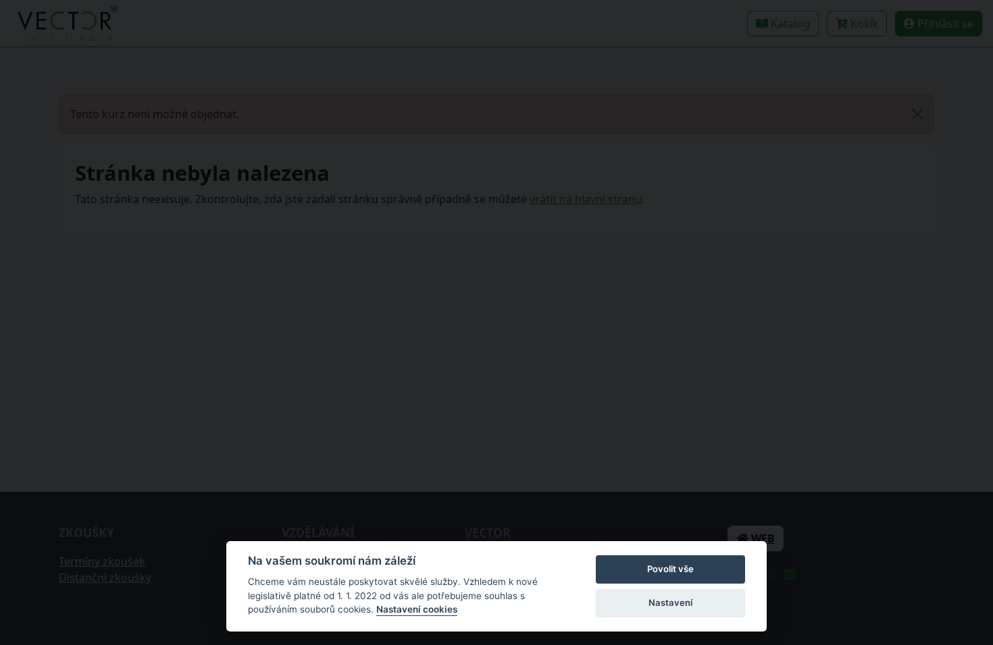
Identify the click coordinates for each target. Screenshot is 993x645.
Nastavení (670, 602)
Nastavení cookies (416, 609)
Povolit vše (670, 568)
